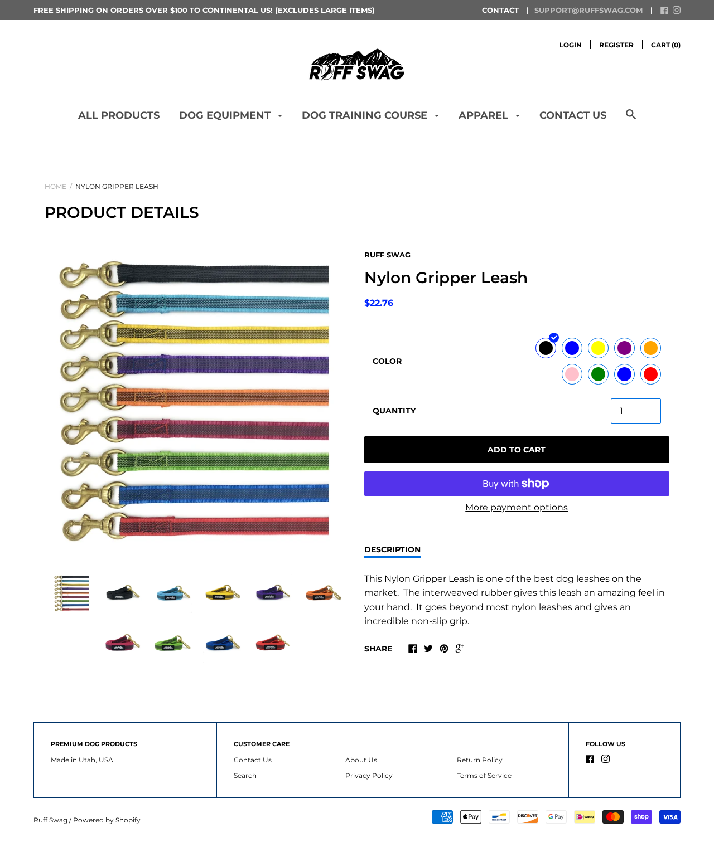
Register (616, 45)
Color (387, 361)
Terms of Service (484, 775)
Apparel (485, 115)
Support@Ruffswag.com (588, 10)
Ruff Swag (387, 254)
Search (245, 775)
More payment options (516, 507)
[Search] (631, 120)
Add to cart (517, 450)
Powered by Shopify (107, 820)
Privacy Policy (369, 775)
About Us (361, 760)
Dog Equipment (226, 115)
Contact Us (572, 115)
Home (55, 186)
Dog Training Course (366, 115)
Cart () (666, 45)
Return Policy (480, 760)
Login (570, 45)
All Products (119, 115)
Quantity (394, 411)
